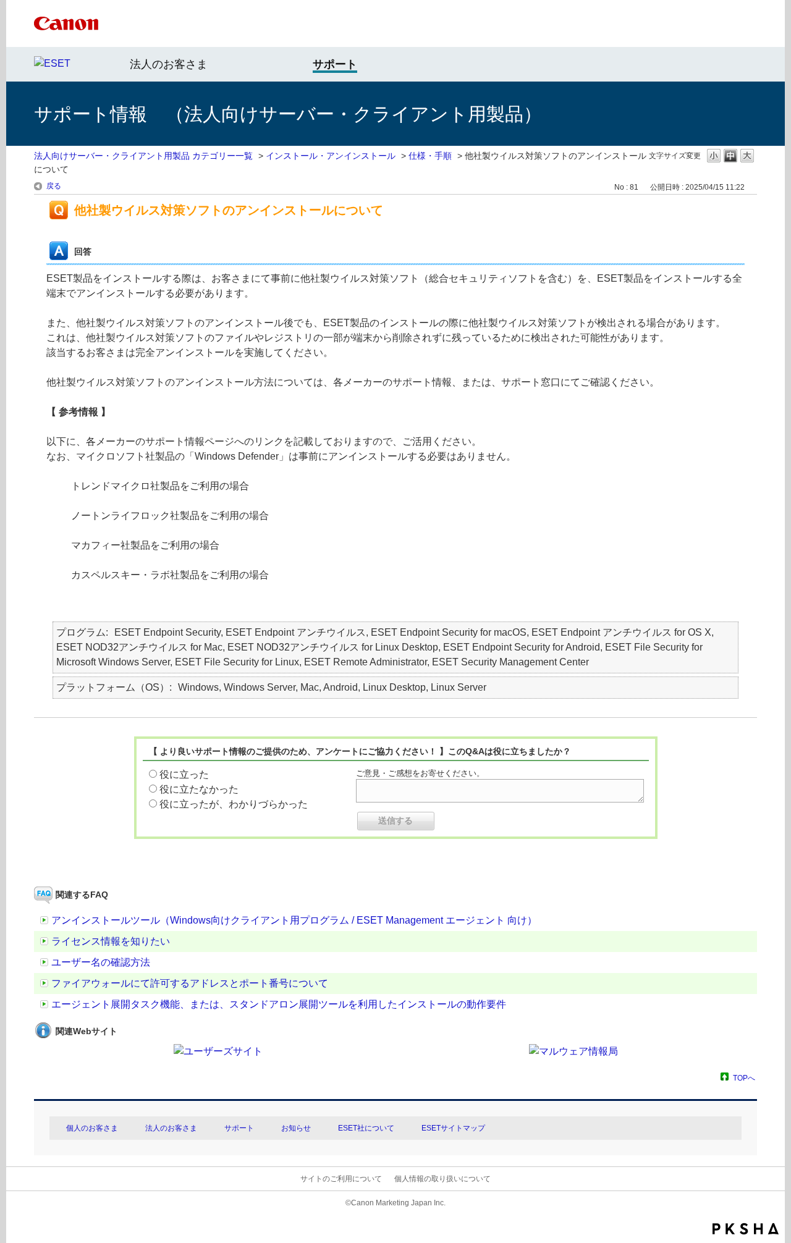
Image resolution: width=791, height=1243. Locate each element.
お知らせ (296, 1128)
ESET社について (366, 1128)
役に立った (184, 774)
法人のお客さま (169, 64)
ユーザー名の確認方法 (100, 962)
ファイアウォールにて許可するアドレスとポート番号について (189, 983)
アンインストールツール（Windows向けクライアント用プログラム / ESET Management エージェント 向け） (294, 920)
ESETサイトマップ (453, 1128)
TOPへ (744, 1078)
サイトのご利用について (341, 1178)
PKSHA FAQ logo (746, 1229)
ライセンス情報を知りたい (110, 941)
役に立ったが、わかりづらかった (233, 804)
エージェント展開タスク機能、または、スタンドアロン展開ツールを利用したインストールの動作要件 (278, 1004)
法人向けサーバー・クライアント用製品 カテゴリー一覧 (143, 156)
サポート (239, 1128)
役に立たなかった (199, 789)
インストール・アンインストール (331, 156)
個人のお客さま (92, 1128)
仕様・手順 (430, 156)
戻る (53, 186)
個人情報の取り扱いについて (442, 1178)
